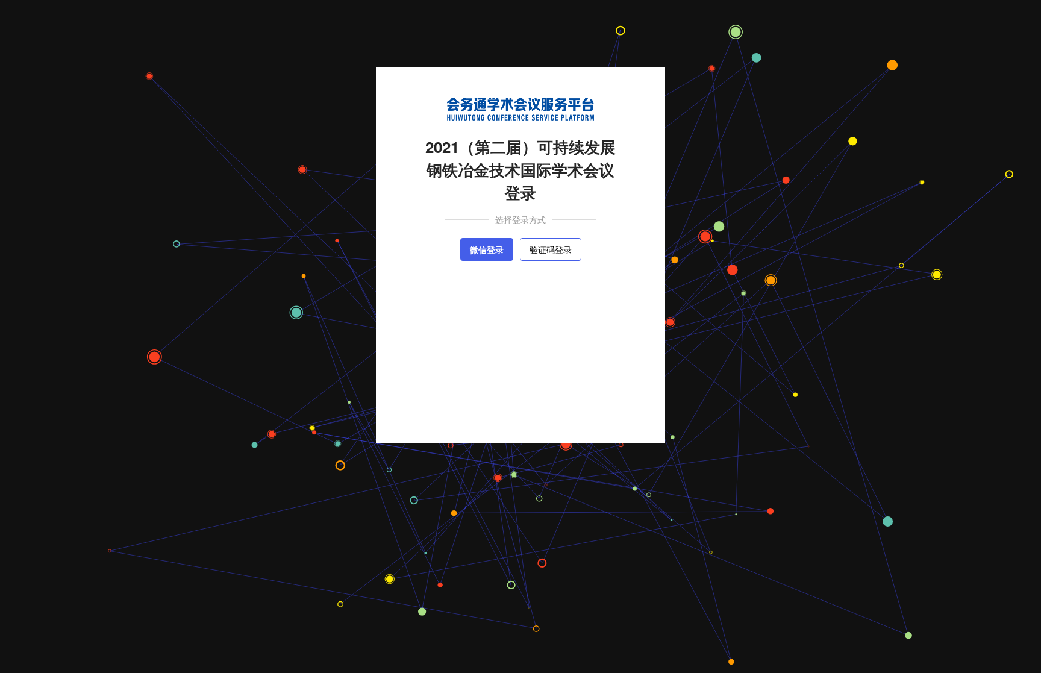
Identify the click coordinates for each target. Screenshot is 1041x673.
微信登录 (487, 249)
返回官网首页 (526, 413)
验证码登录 (551, 249)
